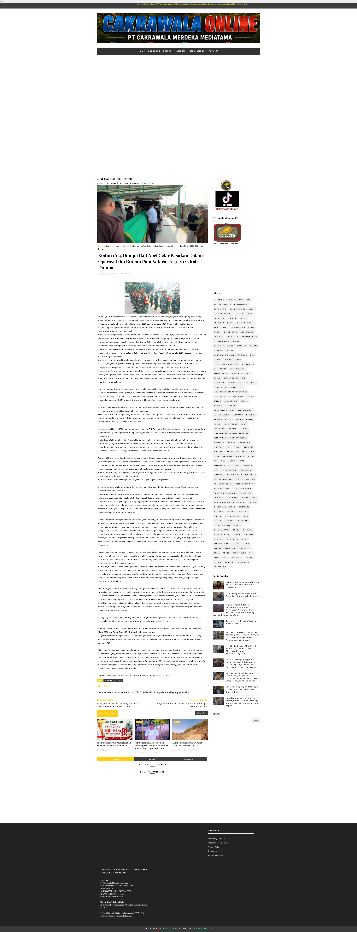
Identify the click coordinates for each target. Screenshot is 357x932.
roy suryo (232, 498)
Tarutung (230, 548)
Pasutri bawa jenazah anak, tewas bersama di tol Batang (125, 183)
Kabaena (231, 406)
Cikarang (241, 346)
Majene (231, 442)
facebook (188, 759)
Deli (252, 355)
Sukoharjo (242, 521)
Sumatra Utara (222, 530)
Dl (215, 369)
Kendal (228, 419)
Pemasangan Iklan (216, 839)
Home (142, 51)
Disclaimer (212, 851)
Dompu (117, 246)
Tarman (218, 548)
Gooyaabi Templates (202, 929)
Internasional (197, 51)
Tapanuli (235, 544)
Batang (250, 314)
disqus (152, 759)
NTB (216, 461)
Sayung (253, 502)
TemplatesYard (170, 929)
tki (250, 553)
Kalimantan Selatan (224, 410)
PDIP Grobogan (229, 470)
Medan (237, 447)
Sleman (218, 516)
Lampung (232, 429)
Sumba (236, 530)
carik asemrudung (223, 346)
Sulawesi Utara (222, 525)
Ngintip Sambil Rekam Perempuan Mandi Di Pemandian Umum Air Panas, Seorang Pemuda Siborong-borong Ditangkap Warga (235, 610)
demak (217, 360)
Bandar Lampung (222, 304)
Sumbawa (248, 530)
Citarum (218, 350)
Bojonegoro (230, 332)
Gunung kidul (235, 383)
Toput (225, 558)
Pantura (248, 465)
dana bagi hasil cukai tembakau (230, 355)
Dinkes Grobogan (223, 364)
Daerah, (120, 274)
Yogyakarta (220, 567)
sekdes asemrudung (224, 507)
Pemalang (219, 475)
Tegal (217, 553)
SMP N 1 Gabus (232, 516)
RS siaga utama (249, 498)
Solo (245, 516)
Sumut (237, 534)
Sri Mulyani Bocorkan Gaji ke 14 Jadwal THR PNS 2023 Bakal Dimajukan (243, 584)
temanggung (239, 553)
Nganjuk (240, 456)
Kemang (218, 419)
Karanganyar (244, 410)
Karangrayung (221, 415)
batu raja (219, 318)
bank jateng (220, 309)
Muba (216, 456)
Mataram (218, 447)
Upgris (217, 562)
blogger (115, 759)
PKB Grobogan (234, 475)
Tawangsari (244, 548)
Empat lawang (221, 373)
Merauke (248, 447)
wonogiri (229, 562)
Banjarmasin (240, 304)
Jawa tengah (231, 401)
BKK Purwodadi (237, 327)
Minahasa (219, 452)
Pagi (242, 461)
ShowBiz (230, 511)
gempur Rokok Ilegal (234, 378)
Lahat (244, 424)
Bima (223, 327)
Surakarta (232, 539)
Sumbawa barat (222, 534)
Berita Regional (245, 323)
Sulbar (237, 525)
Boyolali (218, 337)
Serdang (218, 511)
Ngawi (251, 456)
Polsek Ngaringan (245, 484)
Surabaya (248, 534)
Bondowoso (247, 332)
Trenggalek (237, 558)
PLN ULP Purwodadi (245, 479)
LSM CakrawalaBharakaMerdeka (230, 438)
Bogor (217, 332)
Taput (246, 544)
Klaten (239, 419)
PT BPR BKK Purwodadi (225, 493)
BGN (216, 327)
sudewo (229, 521)
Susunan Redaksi (215, 855)
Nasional (180, 51)
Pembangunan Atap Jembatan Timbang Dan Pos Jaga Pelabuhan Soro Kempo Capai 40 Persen (151, 745)
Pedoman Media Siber (217, 843)
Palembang (219, 465)
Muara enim (248, 452)
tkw (216, 558)
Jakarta (251, 396)
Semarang (244, 507)
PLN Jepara (250, 475)
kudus (217, 424)
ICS (241, 387)
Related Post (107, 713)
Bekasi (243, 318)
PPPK (228, 488)
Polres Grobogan (223, 484)
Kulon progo (230, 424)
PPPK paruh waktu (243, 488)
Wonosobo (243, 562)
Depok (238, 360)
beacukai (232, 318)
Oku (223, 461)
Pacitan (232, 461)
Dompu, (127, 274)
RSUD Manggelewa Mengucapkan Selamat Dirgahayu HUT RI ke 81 (114, 744)
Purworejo (245, 493)
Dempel (227, 360)
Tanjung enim (221, 544)
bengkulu (219, 323)
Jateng (217, 401)
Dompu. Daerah (237, 369)
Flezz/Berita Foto (241, 373)
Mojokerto (233, 452)
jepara (244, 401)
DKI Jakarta (248, 364)
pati (216, 470)
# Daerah (108, 680)
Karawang (237, 415)
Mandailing (244, 442)
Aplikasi (231, 300)
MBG (229, 447)
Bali (249, 300)
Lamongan (219, 429)
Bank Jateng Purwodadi (242, 309)
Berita (230, 323)
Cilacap (253, 346)
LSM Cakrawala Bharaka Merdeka (231, 433)
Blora (251, 327)
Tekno (226, 553)
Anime (221, 300)
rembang (218, 498)
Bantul (239, 314)
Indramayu (219, 396)
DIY (237, 364)
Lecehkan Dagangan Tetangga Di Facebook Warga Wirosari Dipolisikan (242, 689)
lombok (244, 429)
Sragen (218, 521)
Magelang (219, 442)
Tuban (249, 558)
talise (244, 539)
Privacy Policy (214, 847)
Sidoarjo (243, 511)
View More (202, 713)
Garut (217, 378)
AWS (241, 300)
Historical (250, 383)
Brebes (230, 337)
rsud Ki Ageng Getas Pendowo (230, 502)
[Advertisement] (178, 76)
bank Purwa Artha (223, 314)
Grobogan (154, 51)
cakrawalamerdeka (247, 337)
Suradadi (219, 539)
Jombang (218, 406)
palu (238, 465)
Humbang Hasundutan (225, 387)
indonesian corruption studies (230, 392)
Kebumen (250, 415)
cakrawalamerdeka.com (226, 341)
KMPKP (249, 419)
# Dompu (118, 680)
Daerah (167, 51)
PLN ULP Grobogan (223, 479)
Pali (230, 465)
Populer (213, 51)
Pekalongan (246, 470)
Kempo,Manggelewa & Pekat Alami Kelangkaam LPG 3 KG (187, 744)
